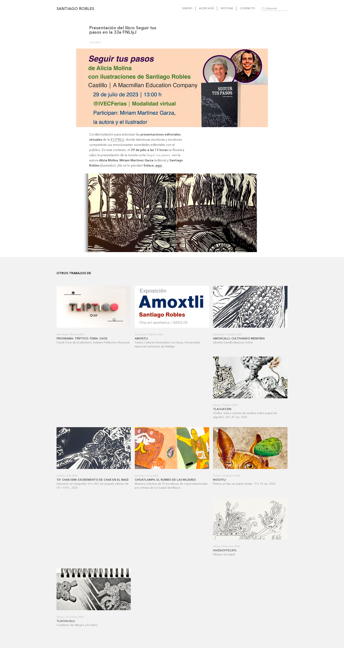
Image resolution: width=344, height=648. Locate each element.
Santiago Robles (75, 9)
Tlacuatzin (222, 409)
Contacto (247, 8)
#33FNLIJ (117, 139)
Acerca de (206, 8)
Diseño (187, 8)
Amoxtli (141, 338)
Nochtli (219, 479)
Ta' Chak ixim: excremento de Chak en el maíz (93, 479)
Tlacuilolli (66, 621)
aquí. (158, 165)
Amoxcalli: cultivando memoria (239, 338)
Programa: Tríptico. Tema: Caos (82, 338)
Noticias (227, 8)
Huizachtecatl (225, 550)
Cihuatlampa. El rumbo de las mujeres (165, 479)
